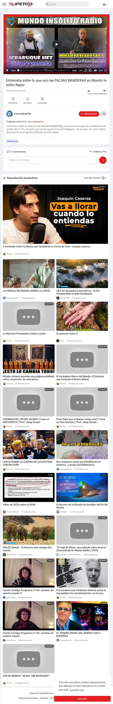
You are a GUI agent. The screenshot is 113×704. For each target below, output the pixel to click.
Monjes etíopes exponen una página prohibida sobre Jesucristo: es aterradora (28, 378)
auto (99, 63)
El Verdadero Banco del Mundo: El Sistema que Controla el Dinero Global (80, 378)
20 (85, 70)
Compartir (13, 103)
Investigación (37, 121)
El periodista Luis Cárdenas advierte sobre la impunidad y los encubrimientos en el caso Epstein (81, 593)
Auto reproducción (92, 178)
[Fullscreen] (105, 70)
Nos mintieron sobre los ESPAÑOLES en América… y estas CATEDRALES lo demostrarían (78, 464)
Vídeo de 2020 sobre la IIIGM (19, 504)
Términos (44, 698)
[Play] (7, 70)
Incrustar (27, 103)
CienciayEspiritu (22, 113)
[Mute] (95, 70)
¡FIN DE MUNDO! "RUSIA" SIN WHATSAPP (26, 675)
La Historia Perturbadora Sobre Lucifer (24, 333)
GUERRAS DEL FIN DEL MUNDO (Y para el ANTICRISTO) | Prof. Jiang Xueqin (26, 421)
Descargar (42, 103)
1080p (100, 70)
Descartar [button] (82, 699)
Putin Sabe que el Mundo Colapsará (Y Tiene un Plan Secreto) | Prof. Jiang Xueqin (80, 421)
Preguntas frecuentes (28, 698)
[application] (56, 44)
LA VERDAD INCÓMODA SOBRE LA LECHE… (27, 290)
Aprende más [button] (77, 690)
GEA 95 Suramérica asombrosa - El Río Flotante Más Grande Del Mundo (78, 292)
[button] (105, 4)
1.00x (81, 70)
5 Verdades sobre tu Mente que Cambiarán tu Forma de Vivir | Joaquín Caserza (46, 246)
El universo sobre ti (67, 333)
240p (100, 59)
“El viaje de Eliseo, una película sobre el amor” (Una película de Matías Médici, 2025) (81, 549)
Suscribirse (90, 114)
